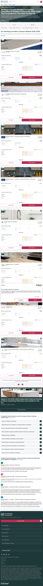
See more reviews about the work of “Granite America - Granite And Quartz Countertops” (18, 494)
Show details (37, 296)
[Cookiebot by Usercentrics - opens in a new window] (37, 285)
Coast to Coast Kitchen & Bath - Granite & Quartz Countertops (19, 349)
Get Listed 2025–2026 (21, 409)
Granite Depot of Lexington (10, 221)
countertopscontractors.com (34, 570)
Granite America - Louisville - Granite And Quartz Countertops (20, 179)
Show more (3, 20)
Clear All (36, 27)
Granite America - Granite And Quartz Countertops (18, 136)
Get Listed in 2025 (20, 520)
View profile (11, 77)
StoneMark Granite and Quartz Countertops (16, 94)
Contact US (3, 563)
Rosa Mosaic (9, 306)
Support (2, 562)
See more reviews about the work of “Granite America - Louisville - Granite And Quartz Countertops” (20, 506)
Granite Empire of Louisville (12, 264)
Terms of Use (3, 560)
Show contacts (32, 77)
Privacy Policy (3, 558)
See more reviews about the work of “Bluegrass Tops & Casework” (14, 471)
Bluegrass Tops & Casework (13, 51)
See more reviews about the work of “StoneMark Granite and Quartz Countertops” (17, 481)
